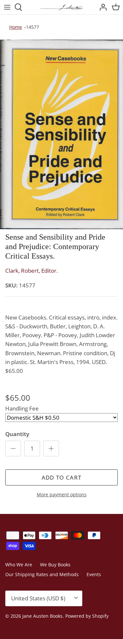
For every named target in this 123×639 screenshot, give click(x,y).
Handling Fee (22, 408)
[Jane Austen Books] (61, 7)
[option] (61, 134)
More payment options (62, 495)
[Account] (101, 7)
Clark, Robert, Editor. (31, 270)
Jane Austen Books (42, 616)
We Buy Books (55, 564)
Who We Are (18, 564)
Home (15, 27)
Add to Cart (62, 477)
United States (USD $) (38, 598)
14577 (32, 27)
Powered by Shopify (87, 616)
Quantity (17, 434)
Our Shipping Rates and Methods (42, 574)
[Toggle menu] (7, 7)
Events (94, 574)
